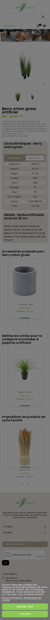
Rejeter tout (25, 606)
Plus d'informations (12, 597)
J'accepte (25, 613)
